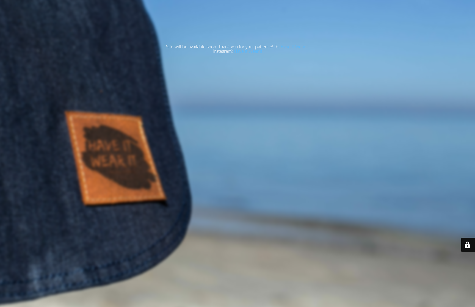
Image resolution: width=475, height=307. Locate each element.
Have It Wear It (295, 47)
